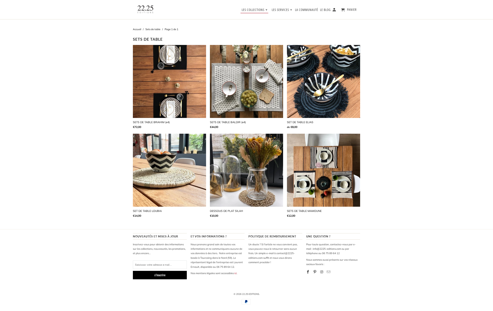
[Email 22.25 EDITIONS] (329, 272)
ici (235, 273)
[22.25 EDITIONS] (145, 9)
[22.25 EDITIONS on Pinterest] (315, 272)
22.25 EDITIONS (250, 294)
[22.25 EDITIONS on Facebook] (308, 272)
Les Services (282, 9)
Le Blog (325, 10)
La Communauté (306, 10)
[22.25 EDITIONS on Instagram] (322, 272)
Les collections (254, 9)
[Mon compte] (335, 10)
